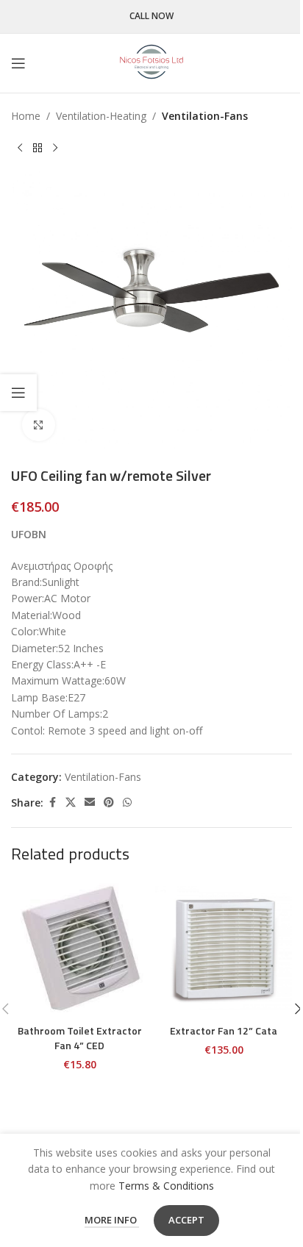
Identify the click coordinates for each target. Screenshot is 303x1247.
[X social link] (70, 802)
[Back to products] (37, 148)
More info (112, 1219)
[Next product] (55, 148)
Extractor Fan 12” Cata (223, 1030)
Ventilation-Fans (205, 116)
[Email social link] (89, 802)
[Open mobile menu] (18, 63)
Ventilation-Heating (101, 116)
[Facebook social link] (52, 802)
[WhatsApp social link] (127, 802)
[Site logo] (151, 62)
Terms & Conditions (166, 1186)
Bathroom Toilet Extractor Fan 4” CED (80, 1038)
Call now (151, 16)
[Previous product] (20, 148)
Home (25, 116)
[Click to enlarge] (38, 425)
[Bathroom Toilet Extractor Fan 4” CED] (79, 948)
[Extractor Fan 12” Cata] (223, 948)
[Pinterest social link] (108, 802)
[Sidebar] (18, 392)
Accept (186, 1219)
